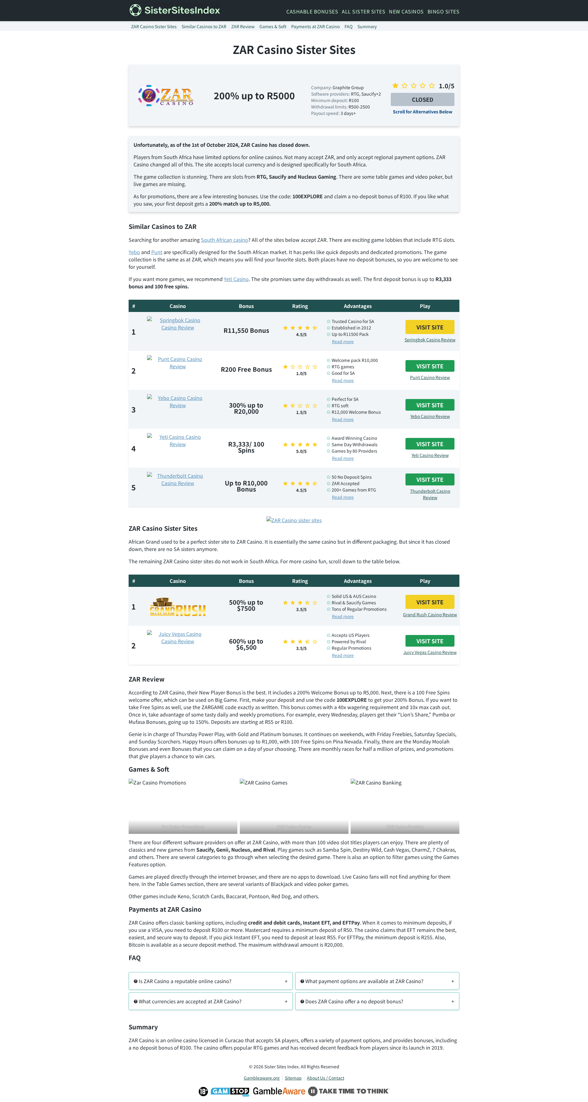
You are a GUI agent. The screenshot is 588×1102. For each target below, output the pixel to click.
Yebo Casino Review (430, 416)
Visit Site (430, 327)
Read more (343, 341)
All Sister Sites (363, 11)
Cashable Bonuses (312, 11)
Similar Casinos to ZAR (204, 26)
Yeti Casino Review (430, 455)
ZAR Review (242, 26)
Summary (367, 26)
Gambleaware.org (262, 1078)
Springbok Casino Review (430, 339)
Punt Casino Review (430, 377)
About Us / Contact (325, 1078)
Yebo (134, 252)
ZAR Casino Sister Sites (154, 26)
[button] (210, 981)
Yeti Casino (236, 279)
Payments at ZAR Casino (315, 26)
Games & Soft (272, 26)
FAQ (348, 26)
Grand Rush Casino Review (430, 614)
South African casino (224, 239)
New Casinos (406, 11)
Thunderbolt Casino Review (430, 494)
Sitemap (293, 1078)
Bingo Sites (444, 11)
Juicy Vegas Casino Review (430, 652)
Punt (156, 252)
